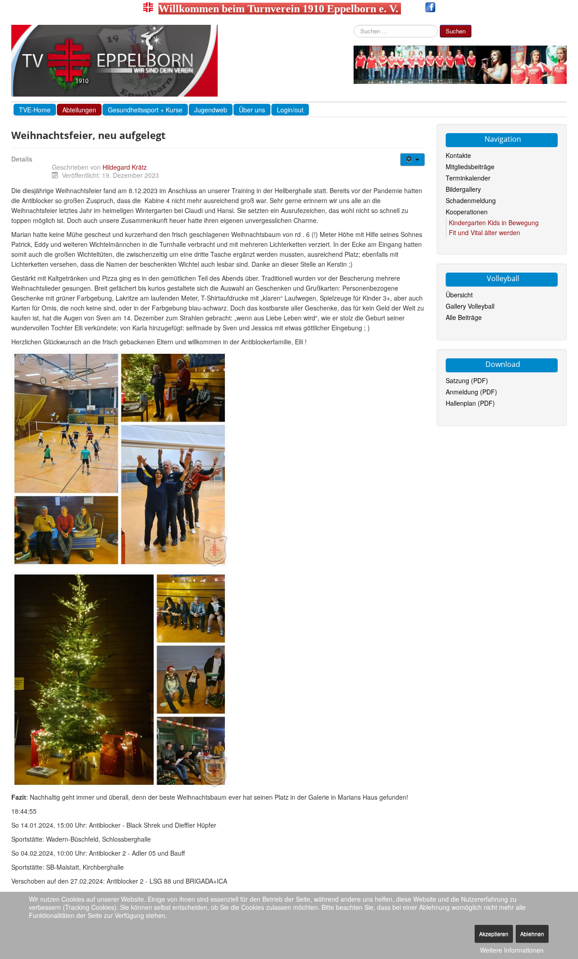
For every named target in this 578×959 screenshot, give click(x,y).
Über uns (252, 109)
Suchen (456, 31)
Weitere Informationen (512, 949)
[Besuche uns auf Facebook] (430, 8)
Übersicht (459, 294)
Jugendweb (210, 109)
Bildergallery (463, 189)
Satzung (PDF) (467, 380)
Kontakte (458, 155)
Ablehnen (532, 933)
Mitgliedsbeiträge (470, 166)
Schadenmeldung (471, 200)
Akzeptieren (493, 933)
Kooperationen (467, 211)
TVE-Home (35, 109)
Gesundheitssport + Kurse (145, 109)
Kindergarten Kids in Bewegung (494, 222)
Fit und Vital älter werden (484, 232)
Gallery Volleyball (470, 305)
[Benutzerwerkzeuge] (412, 159)
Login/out (290, 109)
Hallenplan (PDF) (470, 403)
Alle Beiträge (464, 317)
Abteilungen (79, 109)
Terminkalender (468, 177)
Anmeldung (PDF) (471, 391)
